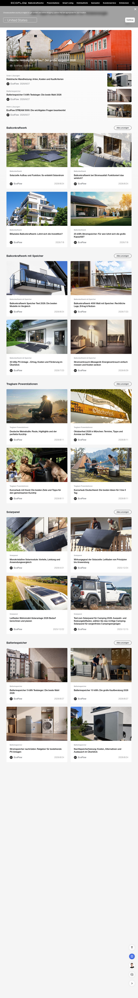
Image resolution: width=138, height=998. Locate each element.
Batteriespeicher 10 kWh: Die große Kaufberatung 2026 (101, 690)
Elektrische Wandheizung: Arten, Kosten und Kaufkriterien (34, 79)
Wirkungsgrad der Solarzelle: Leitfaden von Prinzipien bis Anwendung (100, 561)
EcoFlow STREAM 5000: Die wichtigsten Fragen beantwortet (35, 110)
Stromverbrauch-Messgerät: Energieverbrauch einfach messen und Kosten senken (101, 363)
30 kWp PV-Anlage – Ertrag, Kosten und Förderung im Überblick (36, 363)
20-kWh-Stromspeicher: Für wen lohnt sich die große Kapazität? (100, 235)
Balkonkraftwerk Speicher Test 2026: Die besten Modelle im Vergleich (33, 304)
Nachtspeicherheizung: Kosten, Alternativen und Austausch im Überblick (97, 750)
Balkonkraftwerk (16, 171)
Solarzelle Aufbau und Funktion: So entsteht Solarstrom (37, 175)
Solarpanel (14, 555)
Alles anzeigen (123, 128)
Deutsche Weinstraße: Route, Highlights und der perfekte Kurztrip (33, 433)
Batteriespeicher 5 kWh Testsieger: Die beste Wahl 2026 (33, 94)
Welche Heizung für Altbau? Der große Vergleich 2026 (43, 60)
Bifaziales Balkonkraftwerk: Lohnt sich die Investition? (36, 234)
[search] (133, 3)
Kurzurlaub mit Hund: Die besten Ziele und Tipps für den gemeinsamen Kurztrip (35, 491)
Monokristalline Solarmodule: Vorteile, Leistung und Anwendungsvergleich (35, 561)
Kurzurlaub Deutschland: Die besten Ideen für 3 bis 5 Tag (100, 491)
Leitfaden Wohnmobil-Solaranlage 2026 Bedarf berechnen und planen (33, 619)
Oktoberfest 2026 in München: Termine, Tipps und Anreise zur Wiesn (98, 433)
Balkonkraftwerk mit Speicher (21, 299)
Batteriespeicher (16, 686)
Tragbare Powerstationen (19, 427)
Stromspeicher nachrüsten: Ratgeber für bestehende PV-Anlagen (36, 750)
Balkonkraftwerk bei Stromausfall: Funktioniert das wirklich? (99, 176)
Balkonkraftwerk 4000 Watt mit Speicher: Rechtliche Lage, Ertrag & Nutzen (99, 304)
